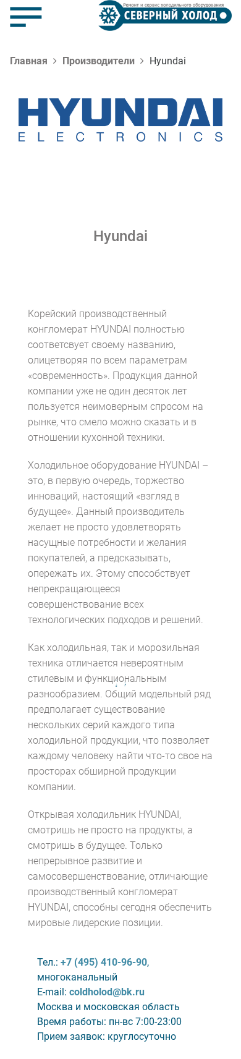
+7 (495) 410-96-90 (104, 962)
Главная (29, 61)
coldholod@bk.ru (107, 992)
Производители (98, 61)
